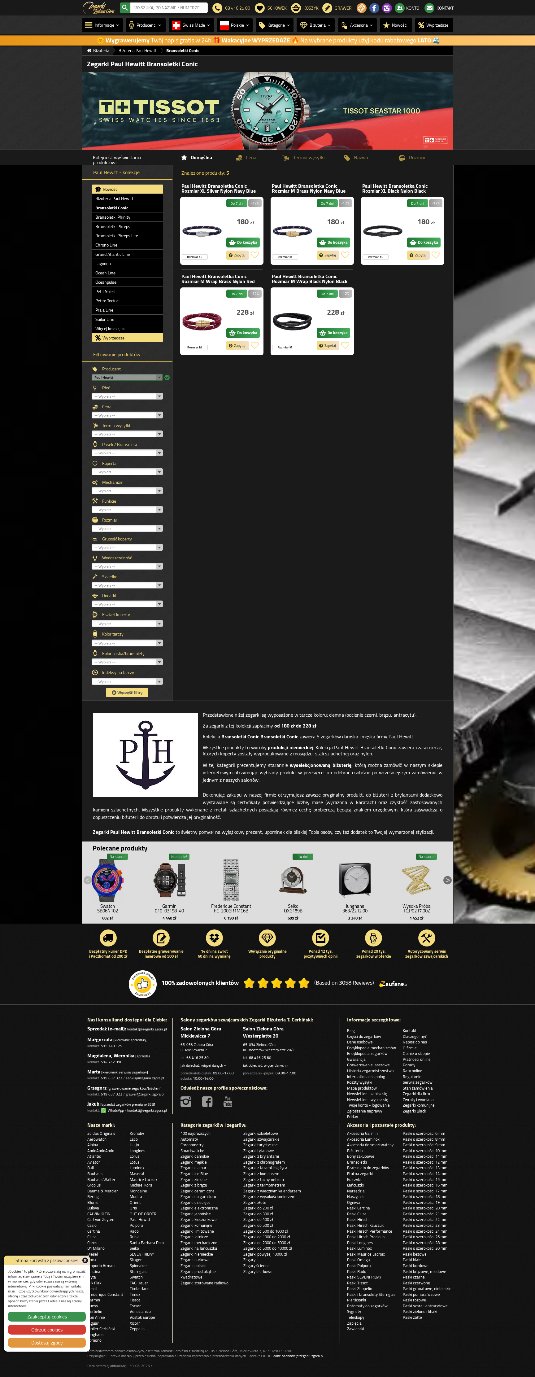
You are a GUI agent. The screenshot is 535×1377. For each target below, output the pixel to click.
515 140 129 (111, 1045)
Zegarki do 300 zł (258, 1213)
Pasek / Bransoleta (119, 444)
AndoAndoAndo (100, 1150)
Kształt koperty (116, 614)
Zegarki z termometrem (264, 1185)
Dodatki (109, 595)
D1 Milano (96, 1248)
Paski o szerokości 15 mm (425, 1179)
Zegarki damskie (195, 1156)
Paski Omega (358, 1259)
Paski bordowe (415, 1265)
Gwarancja (356, 1059)
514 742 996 (111, 1061)
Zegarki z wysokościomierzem (269, 1196)
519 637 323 (111, 1078)
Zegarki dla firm (416, 1093)
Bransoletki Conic (111, 208)
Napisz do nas (415, 1042)
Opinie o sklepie (416, 1053)
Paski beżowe (415, 1254)
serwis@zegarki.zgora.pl (145, 1078)
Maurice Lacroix (143, 1179)
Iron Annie (96, 1317)
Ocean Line (105, 273)
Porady (409, 1065)
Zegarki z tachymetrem (263, 1179)
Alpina (92, 1144)
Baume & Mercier (102, 1191)
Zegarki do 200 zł (258, 1208)
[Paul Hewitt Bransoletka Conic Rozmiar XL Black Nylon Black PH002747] (383, 230)
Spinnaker (138, 1265)
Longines (137, 1150)
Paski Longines (360, 1242)
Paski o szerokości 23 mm (425, 1225)
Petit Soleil (105, 291)
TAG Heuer (139, 1283)
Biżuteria (355, 1150)
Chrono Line (106, 245)
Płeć (106, 388)
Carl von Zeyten (100, 1219)
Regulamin (412, 1076)
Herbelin (94, 1311)
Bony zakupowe (360, 1156)
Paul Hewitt (218, 190)
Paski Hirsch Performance (369, 1231)
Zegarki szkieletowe (260, 1133)
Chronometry (192, 1144)
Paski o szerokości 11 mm (425, 1156)
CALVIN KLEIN (99, 1213)
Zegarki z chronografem (264, 1162)
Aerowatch (97, 1139)
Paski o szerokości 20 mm (425, 1208)
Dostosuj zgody (47, 1342)
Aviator (93, 1162)
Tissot (135, 1300)
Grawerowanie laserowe (368, 1065)
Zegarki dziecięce (196, 1202)
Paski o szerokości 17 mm (425, 1191)
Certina (93, 1231)
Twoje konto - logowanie (368, 1105)
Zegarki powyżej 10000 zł (265, 1254)
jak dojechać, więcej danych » (203, 1065)
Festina (93, 1271)
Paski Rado (356, 1271)
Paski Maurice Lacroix (366, 1254)
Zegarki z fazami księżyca (265, 1167)
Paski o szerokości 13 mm (425, 1167)
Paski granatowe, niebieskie (427, 1288)
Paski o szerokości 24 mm (425, 1231)
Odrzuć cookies (47, 1329)
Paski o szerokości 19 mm (425, 1202)
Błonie (92, 1202)
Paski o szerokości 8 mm (424, 1139)
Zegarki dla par (194, 1167)
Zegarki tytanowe (258, 1150)
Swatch (136, 1277)
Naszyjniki (355, 1196)
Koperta (109, 463)
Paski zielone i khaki (420, 1311)
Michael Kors (141, 1185)
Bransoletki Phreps (112, 226)
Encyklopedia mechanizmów (371, 1047)
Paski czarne (414, 1277)
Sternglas (138, 1271)
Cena (106, 406)
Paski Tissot (357, 1283)
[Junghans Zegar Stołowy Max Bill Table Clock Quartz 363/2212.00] (354, 879)
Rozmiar (109, 520)
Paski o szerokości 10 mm (425, 1150)
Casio (92, 1225)
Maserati (138, 1173)
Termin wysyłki (116, 425)
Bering (93, 1196)
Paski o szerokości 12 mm (425, 1162)
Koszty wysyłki (359, 1082)
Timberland (140, 1288)
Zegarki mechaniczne (199, 1242)
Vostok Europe (142, 1317)
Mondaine (138, 1191)
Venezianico (140, 1311)
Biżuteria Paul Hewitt (114, 199)
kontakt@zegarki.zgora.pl (147, 1029)
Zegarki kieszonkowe (199, 1219)
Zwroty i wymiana (418, 1099)
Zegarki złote (254, 1202)
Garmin (93, 1300)
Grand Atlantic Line (112, 254)
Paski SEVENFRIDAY (364, 1277)
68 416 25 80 (197, 1057)
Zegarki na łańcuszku (199, 1248)
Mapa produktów (362, 1088)
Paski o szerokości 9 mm (424, 1144)
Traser (135, 1305)
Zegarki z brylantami (261, 1156)
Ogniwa (353, 1202)
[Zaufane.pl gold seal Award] (143, 984)
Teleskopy (355, 1317)
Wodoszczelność (117, 558)
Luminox (137, 1167)
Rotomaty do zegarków (367, 1305)
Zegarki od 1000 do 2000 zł (266, 1236)
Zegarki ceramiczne (198, 1191)
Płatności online (417, 1059)
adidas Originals (101, 1133)
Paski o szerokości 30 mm (425, 1248)
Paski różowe (414, 1300)
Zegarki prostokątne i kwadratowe (199, 1274)
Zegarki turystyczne (260, 1144)
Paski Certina (358, 1208)
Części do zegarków (364, 1036)
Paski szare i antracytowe (425, 1305)
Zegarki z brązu (194, 1185)
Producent (111, 369)
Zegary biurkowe (257, 1271)
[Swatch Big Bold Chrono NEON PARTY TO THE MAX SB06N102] (107, 879)
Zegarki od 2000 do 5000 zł (266, 1242)
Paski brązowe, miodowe (424, 1271)
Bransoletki (357, 1162)
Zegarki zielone (194, 1179)
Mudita (136, 1196)
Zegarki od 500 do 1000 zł (265, 1231)
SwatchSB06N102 (107, 908)
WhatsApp (115, 1110)
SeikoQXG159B (293, 908)
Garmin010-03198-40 (169, 908)
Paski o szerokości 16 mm (425, 1185)
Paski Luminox (359, 1248)
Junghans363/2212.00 (355, 908)
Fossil (92, 1288)
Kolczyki (354, 1179)
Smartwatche (192, 1150)
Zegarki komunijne (419, 1105)
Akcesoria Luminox (363, 1139)
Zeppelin (137, 1328)
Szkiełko (109, 577)
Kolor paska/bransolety (123, 653)
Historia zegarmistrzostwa (370, 1070)
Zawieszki (355, 1328)
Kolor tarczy (113, 634)
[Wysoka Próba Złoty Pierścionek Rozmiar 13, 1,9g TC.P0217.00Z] (416, 879)
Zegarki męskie (194, 1162)
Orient (135, 1202)
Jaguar (93, 1323)
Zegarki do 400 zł (258, 1219)
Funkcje (109, 501)
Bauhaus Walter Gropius (101, 1182)
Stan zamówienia (418, 1088)
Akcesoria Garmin (362, 1133)
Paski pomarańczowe (421, 1294)
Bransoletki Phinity (112, 217)
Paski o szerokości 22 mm (425, 1219)
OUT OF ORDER (143, 1213)
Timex (135, 1294)
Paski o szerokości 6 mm (424, 1133)
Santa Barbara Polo (147, 1242)
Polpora (136, 1225)
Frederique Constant (105, 1294)
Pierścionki (356, 1300)
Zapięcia (354, 1323)
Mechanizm (113, 482)
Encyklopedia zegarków (367, 1053)
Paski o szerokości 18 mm (425, 1196)
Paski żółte (412, 1317)
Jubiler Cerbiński (101, 1328)
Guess (92, 1305)
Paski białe (412, 1259)
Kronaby (137, 1133)
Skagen (136, 1259)
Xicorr (135, 1323)
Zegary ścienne (256, 1265)
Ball (90, 1167)
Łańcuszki (355, 1185)
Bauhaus (94, 1173)
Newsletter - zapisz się (367, 1093)
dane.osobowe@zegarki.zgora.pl (298, 1355)
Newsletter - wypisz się (367, 1099)
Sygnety (354, 1311)
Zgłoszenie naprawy (364, 1111)
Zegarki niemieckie (197, 1254)
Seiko (134, 1248)
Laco (134, 1139)
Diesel (92, 1254)
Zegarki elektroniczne (199, 1208)
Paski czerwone (416, 1283)
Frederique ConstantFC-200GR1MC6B (231, 908)
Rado (134, 1231)
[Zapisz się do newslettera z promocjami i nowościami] (362, 8)
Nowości (110, 189)
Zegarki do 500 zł (258, 1225)
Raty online (412, 1070)
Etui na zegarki (360, 1173)
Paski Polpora (359, 1265)
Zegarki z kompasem (261, 1173)
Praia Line (104, 310)
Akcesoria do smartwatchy (370, 1144)
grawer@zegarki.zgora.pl (145, 1094)
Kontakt (409, 1030)
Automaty (189, 1139)
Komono (94, 1340)
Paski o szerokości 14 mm (425, 1173)
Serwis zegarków (418, 1082)
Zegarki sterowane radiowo (204, 1283)
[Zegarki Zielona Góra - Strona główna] (99, 7)
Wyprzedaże (113, 338)
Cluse (92, 1236)
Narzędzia (356, 1191)
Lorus (134, 1156)
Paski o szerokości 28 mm (425, 1242)
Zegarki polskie (194, 1265)
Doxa (91, 1259)
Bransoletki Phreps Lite (116, 236)
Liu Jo (134, 1144)
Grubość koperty (117, 539)
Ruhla (135, 1236)
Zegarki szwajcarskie (261, 1139)
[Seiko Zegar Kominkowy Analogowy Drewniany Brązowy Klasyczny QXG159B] (293, 879)
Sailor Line (104, 319)
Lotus (134, 1162)
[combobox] (169, 7)
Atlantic (94, 1156)
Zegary (249, 1259)
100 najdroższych (196, 1133)
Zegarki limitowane (197, 1231)
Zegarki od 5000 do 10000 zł (267, 1248)
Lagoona (103, 264)
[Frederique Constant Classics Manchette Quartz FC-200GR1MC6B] (231, 879)
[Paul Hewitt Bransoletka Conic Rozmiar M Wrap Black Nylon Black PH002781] (292, 321)
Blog (351, 1030)
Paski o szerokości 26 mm (425, 1236)
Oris (133, 1208)
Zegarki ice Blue (194, 1173)
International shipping (366, 1076)
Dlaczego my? (415, 1036)
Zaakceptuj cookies (47, 1316)
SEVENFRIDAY (142, 1254)
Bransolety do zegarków (368, 1167)
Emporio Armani (101, 1265)
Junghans (95, 1334)
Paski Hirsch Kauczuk (365, 1225)
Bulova (93, 1208)
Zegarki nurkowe (195, 1259)
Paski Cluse (357, 1213)
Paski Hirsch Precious (366, 1236)
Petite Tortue (107, 301)
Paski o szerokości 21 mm (425, 1213)
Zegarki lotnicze (194, 1236)
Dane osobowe (360, 1042)
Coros (92, 1242)
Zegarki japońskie (196, 1213)
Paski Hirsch (357, 1219)
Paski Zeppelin (359, 1288)
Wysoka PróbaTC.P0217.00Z (416, 908)
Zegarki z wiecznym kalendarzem (272, 1191)
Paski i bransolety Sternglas (371, 1294)
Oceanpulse (105, 282)
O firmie (410, 1047)
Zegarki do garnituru (198, 1196)
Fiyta (91, 1277)
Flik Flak (94, 1283)
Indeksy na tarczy (118, 672)
